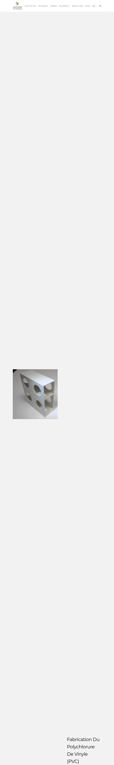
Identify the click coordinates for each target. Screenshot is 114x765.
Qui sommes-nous (30, 6)
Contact (87, 6)
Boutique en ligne (77, 6)
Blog (93, 6)
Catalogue (53, 6)
